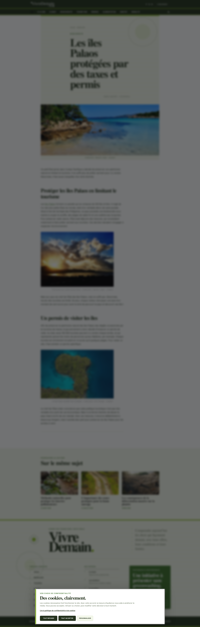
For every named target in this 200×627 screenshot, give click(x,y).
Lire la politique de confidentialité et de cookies (57, 610)
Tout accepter (67, 618)
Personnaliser (85, 618)
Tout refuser (48, 618)
